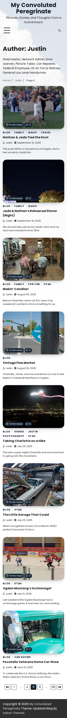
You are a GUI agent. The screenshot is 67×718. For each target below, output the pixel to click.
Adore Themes (13, 713)
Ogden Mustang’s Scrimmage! (27, 588)
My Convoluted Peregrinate (33, 8)
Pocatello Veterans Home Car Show (31, 662)
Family (19, 132)
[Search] (59, 30)
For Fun (34, 284)
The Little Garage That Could (26, 515)
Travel (46, 132)
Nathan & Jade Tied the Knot (26, 137)
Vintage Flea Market (19, 363)
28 (53, 687)
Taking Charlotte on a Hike (24, 441)
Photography (13, 436)
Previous (7, 687)
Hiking (19, 431)
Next (59, 687)
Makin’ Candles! (16, 289)
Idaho (32, 132)
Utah (47, 284)
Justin (9, 142)
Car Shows (22, 657)
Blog (6, 132)
